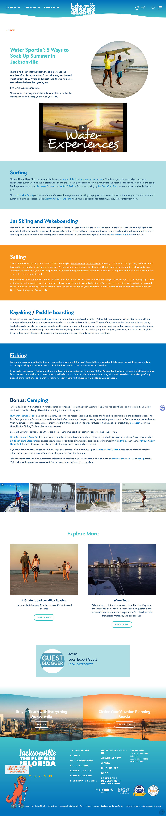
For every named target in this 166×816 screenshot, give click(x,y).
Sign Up (41, 724)
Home (11, 30)
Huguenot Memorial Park (22, 415)
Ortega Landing (110, 266)
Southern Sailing (68, 270)
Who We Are (110, 768)
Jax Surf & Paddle (67, 186)
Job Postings (106, 806)
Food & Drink (79, 765)
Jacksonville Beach (23, 195)
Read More (44, 617)
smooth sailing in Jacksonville (85, 263)
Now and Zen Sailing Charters (32, 286)
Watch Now (51, 7)
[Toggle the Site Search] (153, 7)
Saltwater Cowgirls (46, 186)
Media (105, 763)
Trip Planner (32, 7)
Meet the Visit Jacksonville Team (71, 806)
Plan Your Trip (81, 775)
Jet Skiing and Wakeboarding (44, 220)
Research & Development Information (111, 781)
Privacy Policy (117, 806)
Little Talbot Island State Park (24, 437)
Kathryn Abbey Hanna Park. (57, 198)
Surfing (18, 172)
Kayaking (21, 312)
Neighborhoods (81, 760)
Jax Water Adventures (121, 234)
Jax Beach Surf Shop (108, 186)
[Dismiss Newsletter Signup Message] (31, 766)
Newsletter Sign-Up (114, 751)
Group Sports (111, 758)
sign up (140, 458)
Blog (105, 773)
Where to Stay (80, 770)
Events (75, 755)
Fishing (18, 355)
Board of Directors (93, 806)
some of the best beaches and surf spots (83, 179)
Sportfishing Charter (101, 370)
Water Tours (122, 600)
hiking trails (120, 440)
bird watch (135, 422)
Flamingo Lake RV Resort (108, 449)
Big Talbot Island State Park (23, 440)
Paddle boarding (55, 312)
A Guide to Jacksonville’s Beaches (44, 600)
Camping (37, 400)
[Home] (83, 9)
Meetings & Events (83, 780)
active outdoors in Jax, (123, 458)
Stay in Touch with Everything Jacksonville (17, 769)
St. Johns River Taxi (31, 279)
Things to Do (79, 750)
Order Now (124, 724)
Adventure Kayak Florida (46, 318)
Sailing (18, 256)
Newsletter (13, 7)
